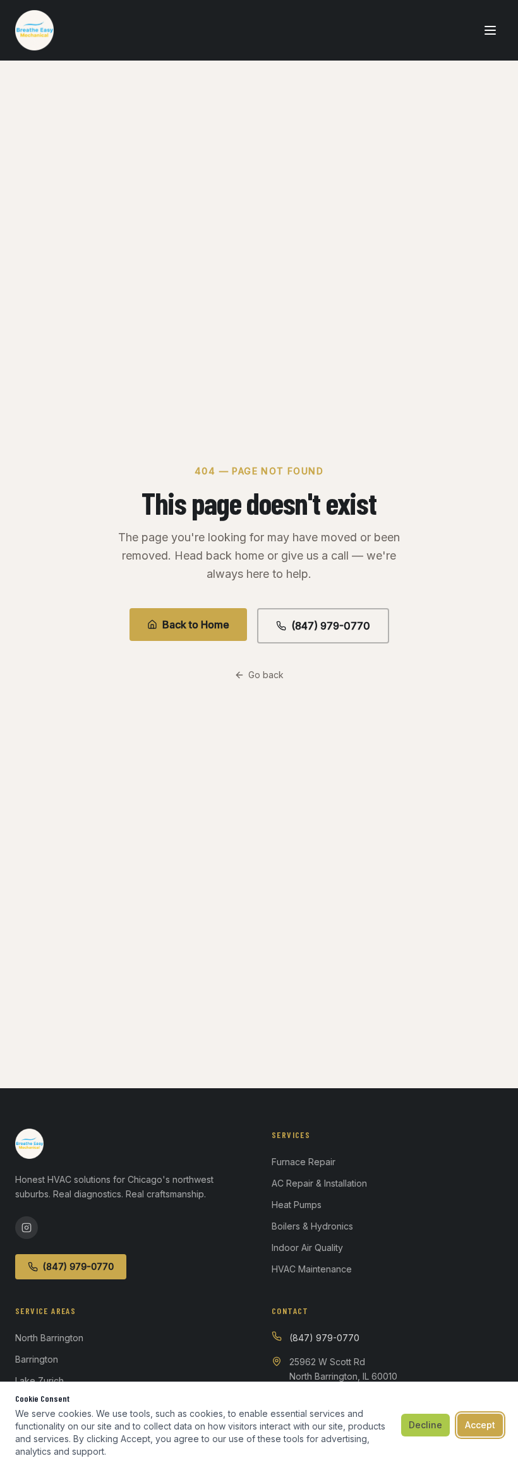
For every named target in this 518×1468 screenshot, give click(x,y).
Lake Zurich (39, 1380)
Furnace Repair (303, 1161)
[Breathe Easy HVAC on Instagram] (26, 1227)
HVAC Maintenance (312, 1269)
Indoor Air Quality (307, 1247)
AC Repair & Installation (319, 1183)
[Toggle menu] (490, 30)
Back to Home (195, 624)
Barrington (36, 1359)
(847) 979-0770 (330, 625)
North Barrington (49, 1337)
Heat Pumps (297, 1204)
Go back (266, 674)
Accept (480, 1424)
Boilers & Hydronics (312, 1226)
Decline (425, 1424)
